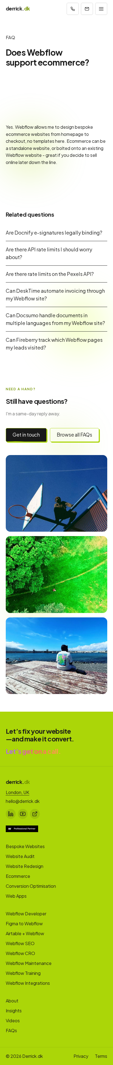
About (12, 1001)
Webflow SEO (20, 943)
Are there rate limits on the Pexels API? (50, 274)
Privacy (81, 1056)
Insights (14, 1010)
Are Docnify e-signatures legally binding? (54, 232)
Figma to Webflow (24, 923)
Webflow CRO (20, 953)
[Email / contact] (87, 9)
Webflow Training (23, 973)
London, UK (17, 792)
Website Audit (20, 856)
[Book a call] (73, 9)
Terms (101, 1056)
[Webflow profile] (35, 814)
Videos (13, 1020)
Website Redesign (24, 866)
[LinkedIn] (11, 814)
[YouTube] (23, 814)
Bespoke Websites (25, 846)
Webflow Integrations (28, 983)
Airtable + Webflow (25, 933)
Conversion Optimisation (31, 886)
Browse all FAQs (74, 435)
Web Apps (16, 896)
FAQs (11, 1030)
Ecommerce (18, 876)
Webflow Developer (26, 913)
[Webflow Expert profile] (22, 828)
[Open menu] (101, 9)
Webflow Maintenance (29, 963)
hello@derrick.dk (22, 801)
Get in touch (26, 435)
